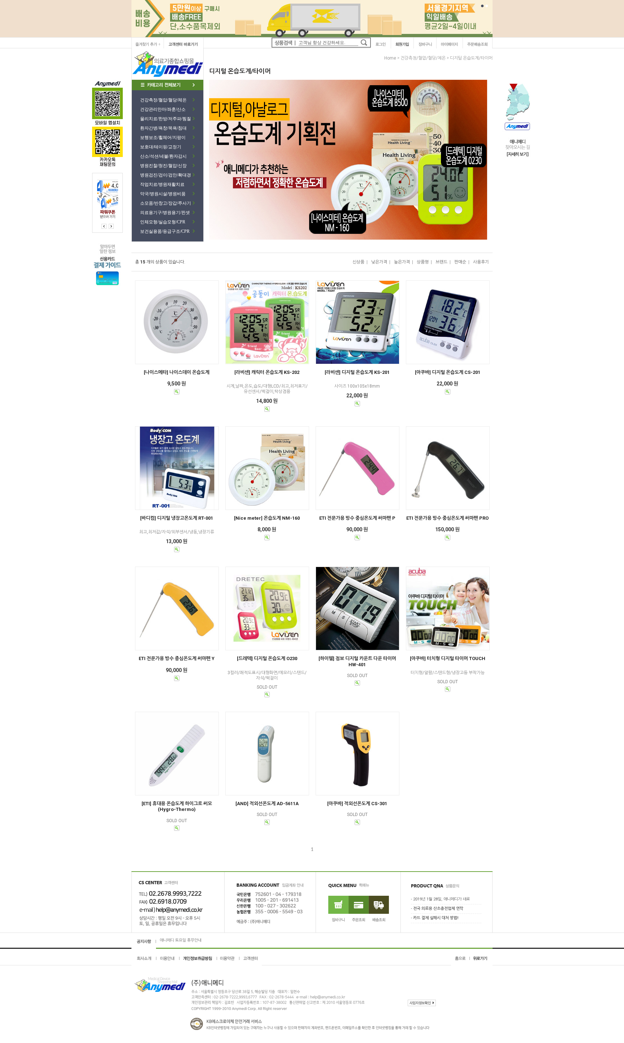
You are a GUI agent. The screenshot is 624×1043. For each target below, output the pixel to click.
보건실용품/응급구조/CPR (165, 231)
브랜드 (441, 262)
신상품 (358, 262)
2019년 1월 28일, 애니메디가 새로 (441, 899)
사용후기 (481, 262)
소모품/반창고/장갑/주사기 (165, 203)
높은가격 (402, 262)
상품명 (423, 262)
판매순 (460, 262)
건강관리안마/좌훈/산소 (163, 109)
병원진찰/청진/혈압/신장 (163, 165)
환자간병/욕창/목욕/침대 (163, 128)
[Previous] (111, 226)
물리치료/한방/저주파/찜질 (165, 118)
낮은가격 (379, 262)
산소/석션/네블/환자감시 (163, 156)
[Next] (104, 226)
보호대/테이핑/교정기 (160, 146)
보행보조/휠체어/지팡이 (163, 137)
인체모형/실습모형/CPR (162, 221)
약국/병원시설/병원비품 (163, 193)
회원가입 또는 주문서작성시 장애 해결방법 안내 (198, 940)
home (390, 58)
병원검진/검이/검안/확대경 (165, 175)
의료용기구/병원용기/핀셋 (165, 212)
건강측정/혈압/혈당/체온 (163, 99)
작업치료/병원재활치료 (162, 184)
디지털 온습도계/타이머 (471, 58)
